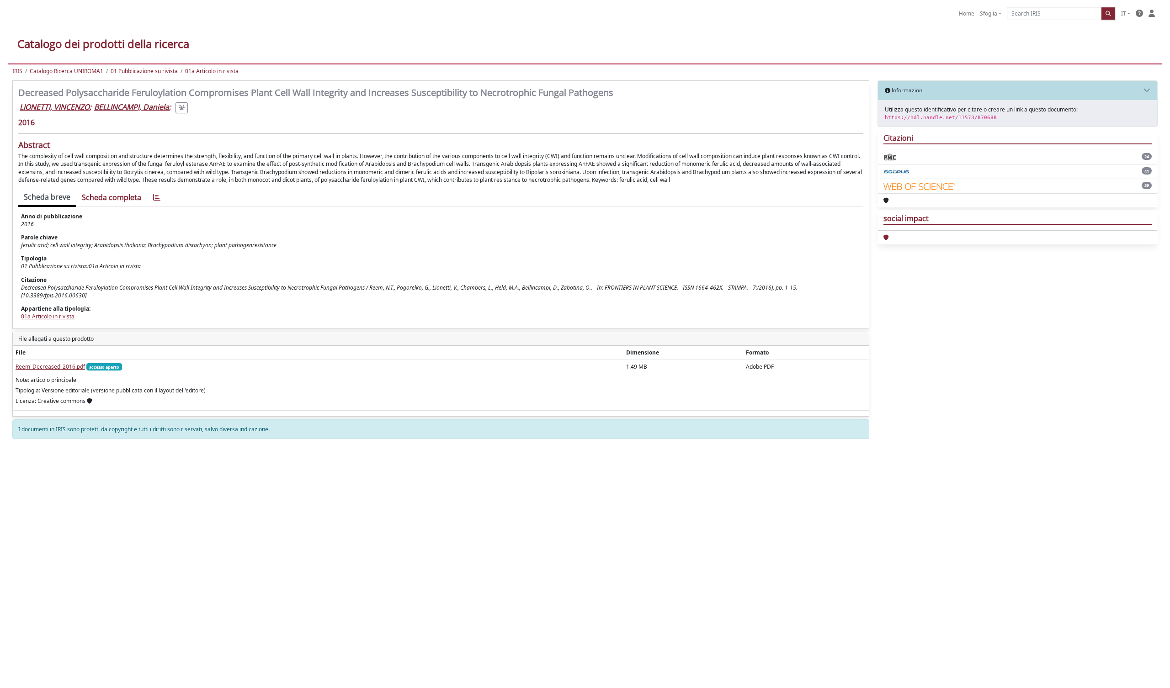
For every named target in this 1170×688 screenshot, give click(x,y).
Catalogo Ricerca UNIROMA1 (66, 71)
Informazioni (907, 90)
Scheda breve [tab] (47, 197)
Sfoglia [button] (988, 13)
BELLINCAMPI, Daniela (131, 107)
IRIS (17, 71)
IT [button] (1123, 13)
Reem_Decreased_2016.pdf (50, 366)
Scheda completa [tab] (111, 197)
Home (966, 13)
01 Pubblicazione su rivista (144, 71)
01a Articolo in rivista (212, 71)
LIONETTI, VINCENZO (55, 107)
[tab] (156, 197)
